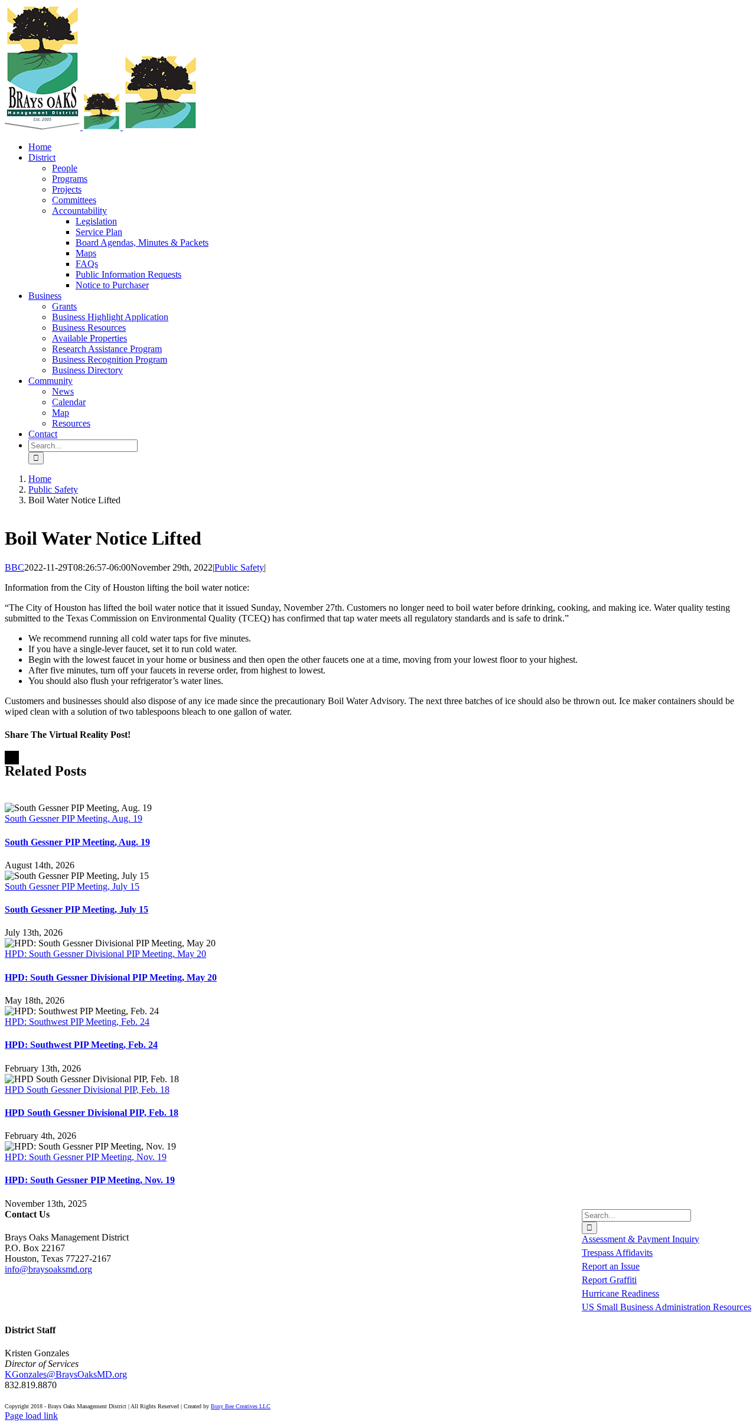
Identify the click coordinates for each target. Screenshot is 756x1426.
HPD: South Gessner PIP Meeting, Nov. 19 (86, 1157)
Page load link (31, 1416)
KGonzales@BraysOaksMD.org (66, 1374)
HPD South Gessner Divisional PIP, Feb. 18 (87, 1090)
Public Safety (239, 567)
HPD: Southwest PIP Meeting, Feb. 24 (77, 1022)
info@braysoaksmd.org (48, 1269)
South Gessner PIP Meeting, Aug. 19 (73, 818)
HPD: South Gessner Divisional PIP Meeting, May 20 (105, 954)
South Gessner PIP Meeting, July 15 (72, 886)
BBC (14, 567)
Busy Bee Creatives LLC (241, 1406)
